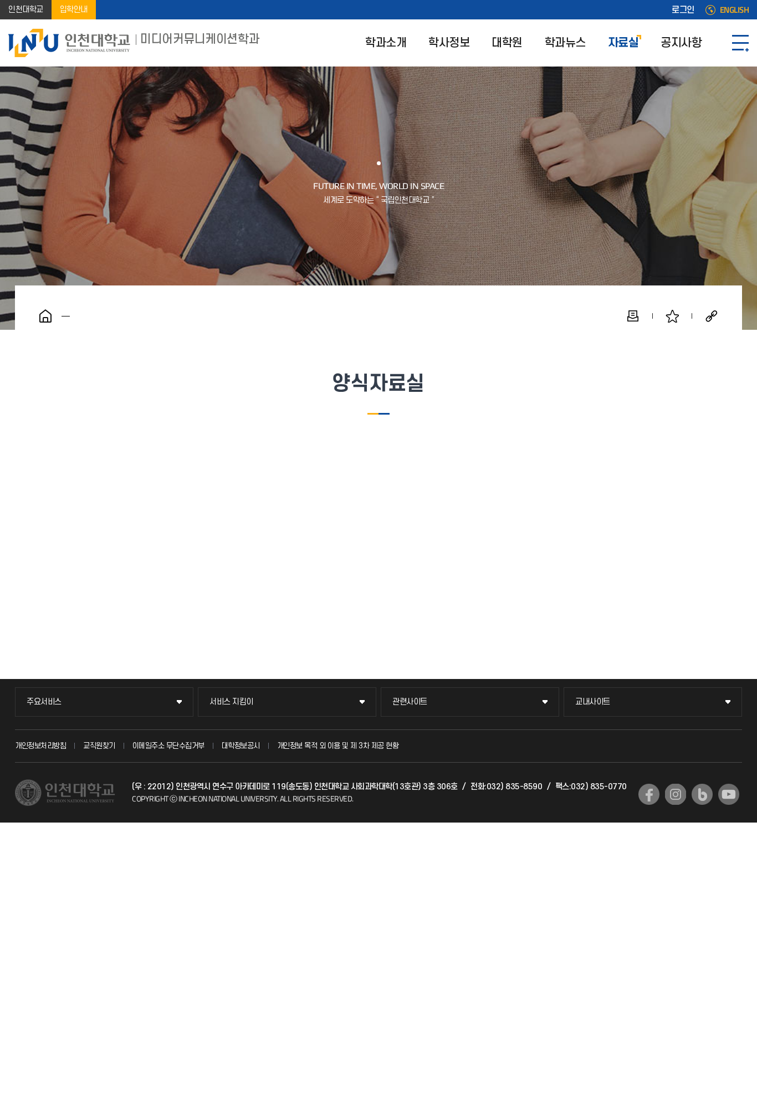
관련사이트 (409, 702)
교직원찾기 (99, 746)
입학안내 (74, 9)
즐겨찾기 (672, 316)
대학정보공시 (241, 746)
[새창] (649, 794)
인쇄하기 (633, 316)
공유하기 (711, 316)
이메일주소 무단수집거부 (168, 746)
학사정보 (448, 43)
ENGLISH (734, 10)
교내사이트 (592, 702)
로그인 (683, 10)
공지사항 (681, 43)
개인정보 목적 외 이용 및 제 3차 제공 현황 (338, 746)
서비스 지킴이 (231, 702)
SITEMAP (740, 43)
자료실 (623, 43)
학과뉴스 (565, 43)
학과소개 (385, 43)
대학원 (507, 43)
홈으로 (45, 316)
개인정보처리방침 (40, 746)
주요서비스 (44, 702)
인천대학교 (25, 9)
